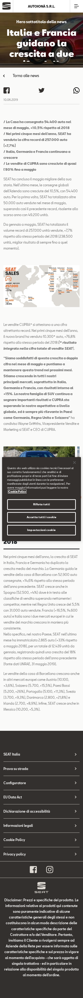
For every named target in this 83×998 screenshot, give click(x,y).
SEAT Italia (11, 754)
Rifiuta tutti (41, 504)
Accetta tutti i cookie (41, 517)
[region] (41, 499)
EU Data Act (12, 797)
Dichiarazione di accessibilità (26, 811)
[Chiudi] (74, 462)
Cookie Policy (14, 840)
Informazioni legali (18, 826)
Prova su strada (15, 769)
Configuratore (14, 783)
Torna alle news (26, 75)
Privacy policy (14, 854)
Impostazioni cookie (41, 529)
